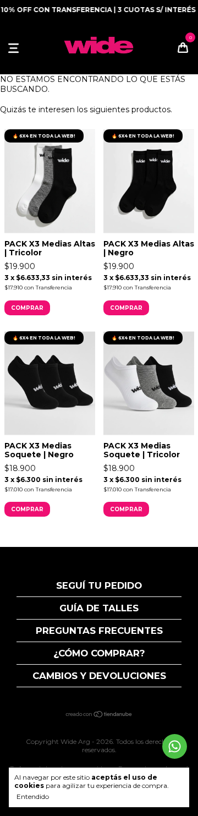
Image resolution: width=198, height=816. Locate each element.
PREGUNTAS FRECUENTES (99, 630)
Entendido (32, 796)
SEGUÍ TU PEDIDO (99, 585)
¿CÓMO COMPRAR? (99, 653)
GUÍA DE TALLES (99, 608)
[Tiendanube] (99, 715)
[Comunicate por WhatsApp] (174, 746)
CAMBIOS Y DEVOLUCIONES (99, 675)
